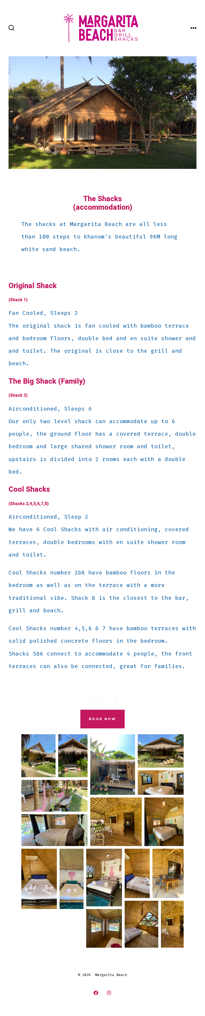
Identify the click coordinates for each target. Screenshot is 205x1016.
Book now (102, 719)
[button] (38, 755)
